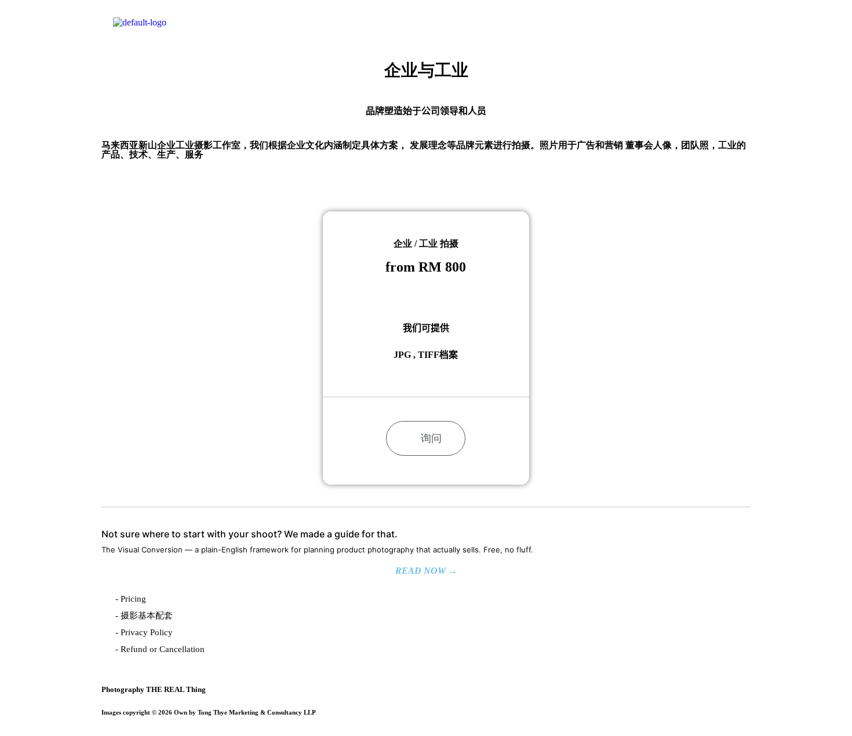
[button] (725, 28)
